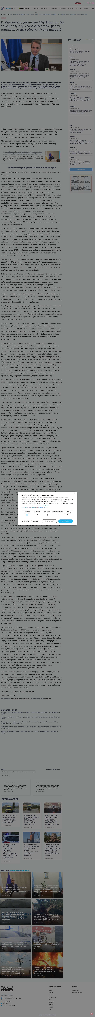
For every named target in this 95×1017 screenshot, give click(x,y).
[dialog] (47, 508)
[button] (47, 507)
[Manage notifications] (91, 1014)
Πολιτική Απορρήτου (43, 505)
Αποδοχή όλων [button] (65, 521)
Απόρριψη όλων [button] (49, 521)
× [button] (74, 493)
